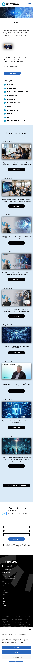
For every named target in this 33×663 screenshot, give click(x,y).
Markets (4, 589)
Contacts (4, 607)
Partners (11, 113)
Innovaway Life (13, 103)
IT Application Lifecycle (7, 580)
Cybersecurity (13, 88)
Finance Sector (5, 594)
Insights (11, 106)
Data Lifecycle (5, 581)
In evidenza (12, 95)
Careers (4, 605)
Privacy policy (24, 546)
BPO (3, 585)
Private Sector (5, 590)
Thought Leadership (16, 121)
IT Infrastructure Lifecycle (8, 576)
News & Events (13, 110)
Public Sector (5, 592)
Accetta (16, 647)
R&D (9, 117)
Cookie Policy (12, 661)
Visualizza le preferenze (16, 657)
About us (4, 601)
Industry (11, 99)
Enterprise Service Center (8, 578)
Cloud (10, 84)
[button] (30, 629)
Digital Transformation (17, 92)
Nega (16, 652)
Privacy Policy (19, 661)
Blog (3, 603)
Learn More (12, 73)
